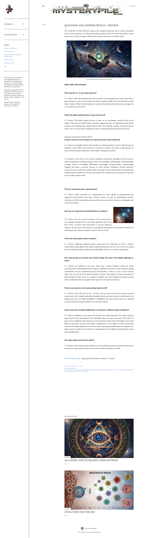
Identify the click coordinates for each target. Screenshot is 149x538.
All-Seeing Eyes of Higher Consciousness (91, 460)
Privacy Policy (9, 63)
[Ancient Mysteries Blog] (43, 6)
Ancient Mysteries (10, 48)
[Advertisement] (89, 396)
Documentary (9, 51)
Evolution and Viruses (79, 511)
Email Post (74, 366)
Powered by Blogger (90, 528)
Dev (5, 66)
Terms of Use (8, 60)
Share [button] (44, 25)
